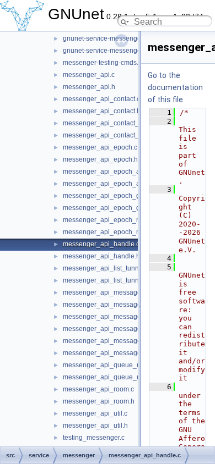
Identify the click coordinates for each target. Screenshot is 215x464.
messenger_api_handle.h (101, 256)
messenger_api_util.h (95, 425)
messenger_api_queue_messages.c (118, 365)
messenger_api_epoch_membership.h (121, 232)
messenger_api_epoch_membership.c (121, 220)
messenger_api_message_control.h (117, 329)
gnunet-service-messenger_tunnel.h (117, 50)
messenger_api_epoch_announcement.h (125, 183)
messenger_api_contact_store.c (111, 123)
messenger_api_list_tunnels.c (108, 268)
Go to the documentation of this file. (175, 87)
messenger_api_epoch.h (100, 159)
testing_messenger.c (94, 437)
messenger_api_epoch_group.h (111, 208)
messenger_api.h (89, 87)
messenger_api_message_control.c (116, 317)
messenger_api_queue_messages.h (118, 377)
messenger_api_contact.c (101, 99)
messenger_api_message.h (105, 304)
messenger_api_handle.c (101, 244)
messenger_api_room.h (99, 401)
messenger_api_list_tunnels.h (108, 280)
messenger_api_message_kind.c (113, 341)
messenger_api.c (89, 75)
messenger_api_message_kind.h (113, 353)
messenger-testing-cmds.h (102, 63)
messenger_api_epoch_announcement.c (124, 171)
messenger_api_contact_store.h (111, 135)
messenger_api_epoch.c (100, 147)
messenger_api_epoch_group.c (111, 196)
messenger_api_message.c (104, 292)
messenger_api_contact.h (102, 111)
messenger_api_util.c (95, 413)
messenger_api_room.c (98, 389)
